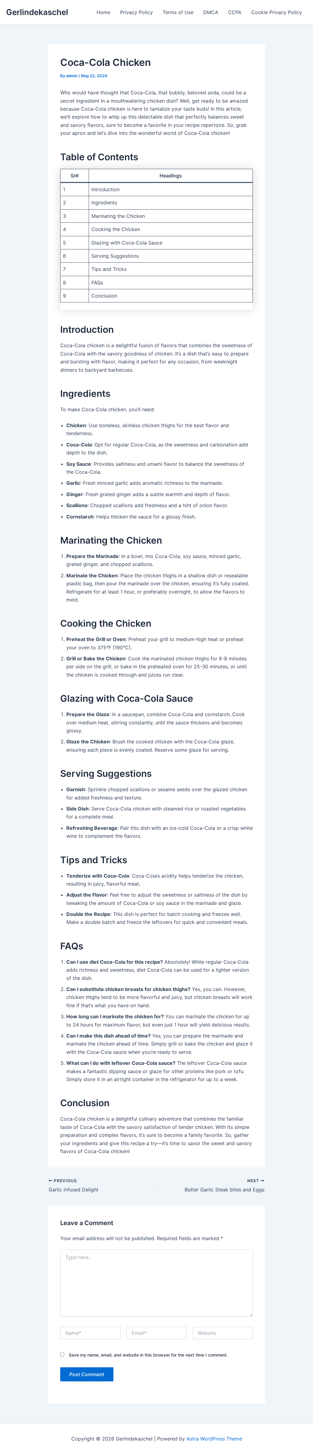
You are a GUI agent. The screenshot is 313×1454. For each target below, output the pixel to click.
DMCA (210, 12)
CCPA (234, 12)
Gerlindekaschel (37, 12)
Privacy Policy (136, 12)
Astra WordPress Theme (214, 1439)
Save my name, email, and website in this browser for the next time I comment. (148, 1354)
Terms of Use (178, 12)
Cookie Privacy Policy (276, 12)
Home (103, 12)
